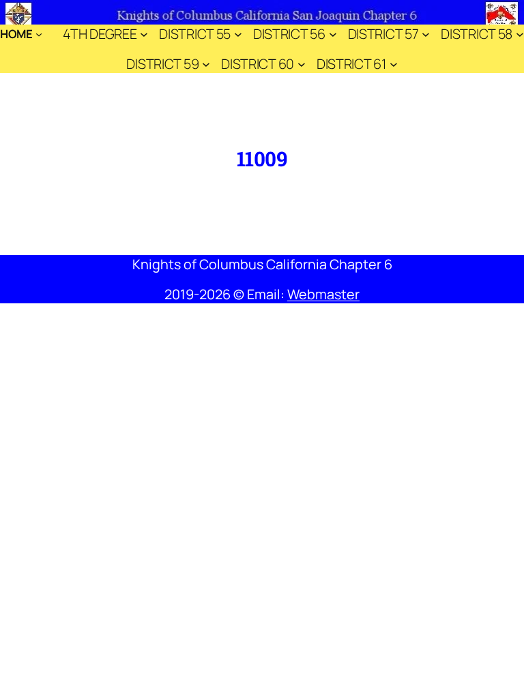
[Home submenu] (38, 34)
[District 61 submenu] (394, 64)
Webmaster (323, 294)
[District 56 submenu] (333, 34)
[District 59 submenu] (206, 64)
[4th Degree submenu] (144, 34)
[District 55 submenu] (238, 34)
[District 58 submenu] (520, 34)
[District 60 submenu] (301, 64)
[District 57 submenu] (426, 34)
